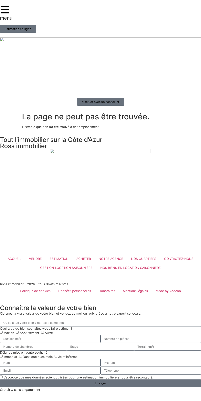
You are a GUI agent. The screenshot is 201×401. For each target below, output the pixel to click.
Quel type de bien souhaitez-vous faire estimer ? (36, 328)
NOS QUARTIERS (143, 259)
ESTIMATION (59, 259)
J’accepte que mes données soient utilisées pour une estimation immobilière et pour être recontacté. (78, 377)
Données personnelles (74, 291)
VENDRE (35, 259)
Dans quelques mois (38, 356)
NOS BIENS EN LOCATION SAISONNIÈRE (130, 268)
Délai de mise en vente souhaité (23, 352)
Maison (9, 333)
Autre (49, 333)
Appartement (29, 333)
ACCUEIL (14, 259)
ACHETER (83, 259)
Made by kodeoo (168, 291)
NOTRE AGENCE (111, 259)
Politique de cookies (35, 291)
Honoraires (107, 291)
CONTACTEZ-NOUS (178, 259)
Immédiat (10, 356)
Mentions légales (135, 291)
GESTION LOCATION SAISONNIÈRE (66, 268)
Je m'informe (68, 356)
